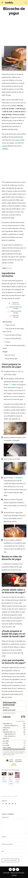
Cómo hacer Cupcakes (4, 779)
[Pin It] (9, 803)
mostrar (9, 268)
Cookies (14, 875)
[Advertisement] (14, 31)
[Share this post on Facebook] (3, 803)
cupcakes (4, 146)
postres (17, 140)
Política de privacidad (17, 873)
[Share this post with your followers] (6, 803)
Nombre (4, 836)
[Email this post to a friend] (15, 803)
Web (3, 851)
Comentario (5, 817)
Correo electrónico (8, 844)
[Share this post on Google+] (12, 803)
